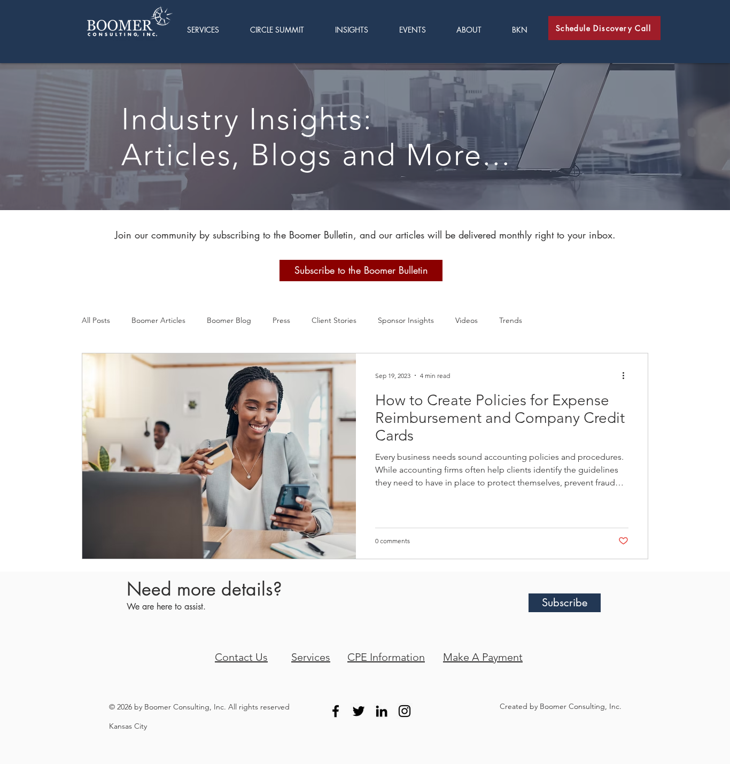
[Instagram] (405, 711)
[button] (359, 29)
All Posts (96, 320)
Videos (466, 320)
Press (281, 320)
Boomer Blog (229, 320)
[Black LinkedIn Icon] (382, 711)
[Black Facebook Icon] (336, 711)
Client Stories (334, 320)
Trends (510, 320)
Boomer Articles (158, 320)
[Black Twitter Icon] (359, 711)
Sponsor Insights (406, 320)
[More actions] (626, 375)
